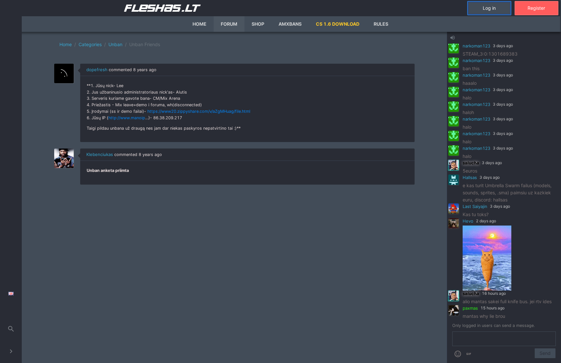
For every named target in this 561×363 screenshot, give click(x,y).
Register (536, 8)
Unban (115, 44)
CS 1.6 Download (337, 24)
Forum (229, 24)
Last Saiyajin (475, 206)
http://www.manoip (126, 117)
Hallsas (470, 177)
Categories (90, 44)
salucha (471, 162)
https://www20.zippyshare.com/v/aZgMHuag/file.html (198, 111)
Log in (489, 8)
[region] (234, 197)
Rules (381, 24)
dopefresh (96, 69)
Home (199, 24)
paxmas (470, 308)
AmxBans (290, 24)
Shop (258, 24)
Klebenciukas (99, 154)
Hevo (468, 221)
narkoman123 (476, 45)
